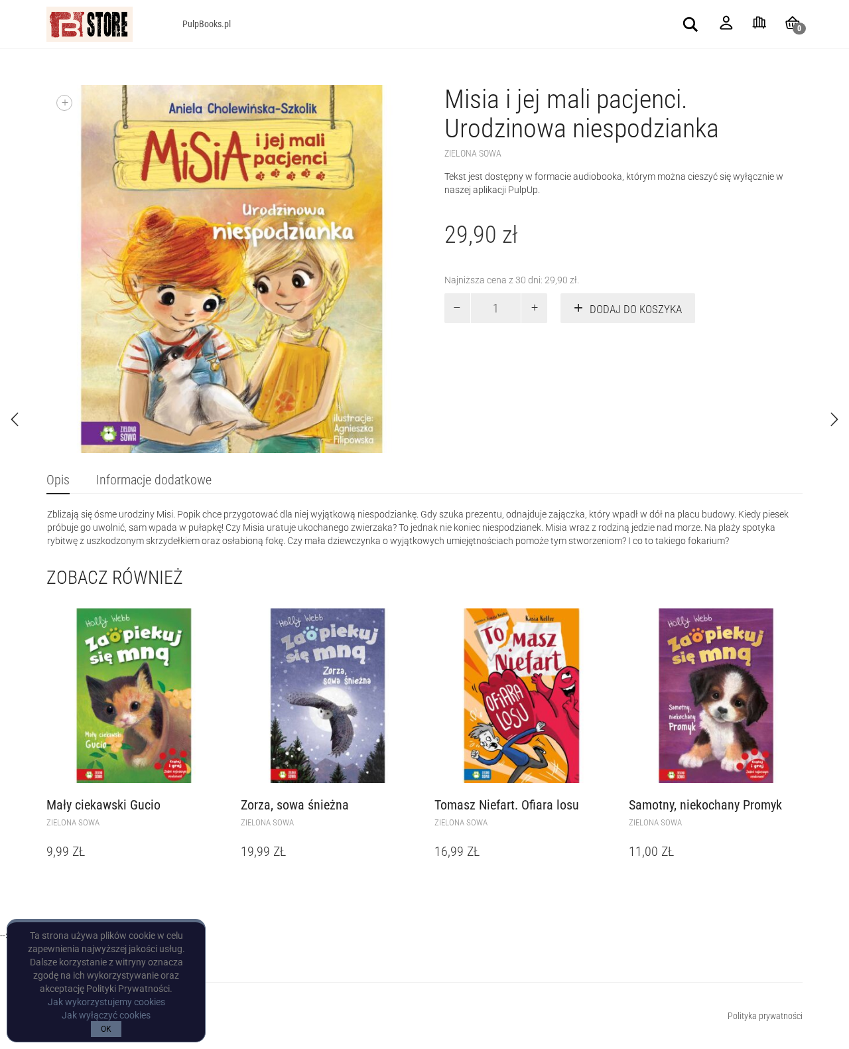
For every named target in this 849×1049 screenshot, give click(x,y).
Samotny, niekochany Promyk (705, 805)
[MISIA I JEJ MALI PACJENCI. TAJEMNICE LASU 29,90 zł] (834, 419)
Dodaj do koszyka (636, 309)
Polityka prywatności (765, 1016)
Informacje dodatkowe (154, 480)
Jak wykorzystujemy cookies (106, 1002)
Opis (58, 480)
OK (106, 1029)
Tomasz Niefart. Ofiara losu (506, 805)
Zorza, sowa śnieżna (295, 805)
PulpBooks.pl (206, 24)
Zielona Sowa (472, 153)
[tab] (58, 480)
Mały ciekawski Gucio (103, 805)
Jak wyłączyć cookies (106, 1015)
